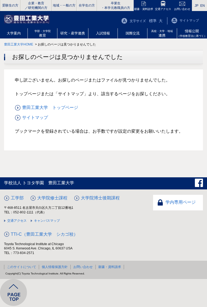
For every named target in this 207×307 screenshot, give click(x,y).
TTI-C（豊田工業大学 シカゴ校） (44, 234)
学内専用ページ (180, 202)
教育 (42, 33)
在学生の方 (87, 5)
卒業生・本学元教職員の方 (115, 5)
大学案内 (14, 33)
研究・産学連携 (72, 33)
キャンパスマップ (47, 221)
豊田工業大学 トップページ (50, 107)
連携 (162, 33)
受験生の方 (10, 5)
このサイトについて (21, 267)
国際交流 (133, 33)
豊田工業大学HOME (18, 44)
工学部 (17, 198)
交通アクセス (163, 9)
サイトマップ (189, 20)
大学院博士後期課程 (100, 198)
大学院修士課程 (52, 198)
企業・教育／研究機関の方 (36, 5)
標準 (153, 21)
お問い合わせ (182, 9)
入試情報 (103, 33)
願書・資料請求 (143, 9)
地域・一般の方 (64, 5)
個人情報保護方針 (55, 267)
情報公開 (192, 33)
